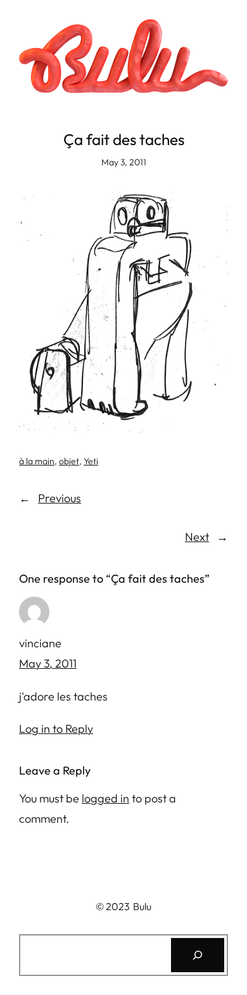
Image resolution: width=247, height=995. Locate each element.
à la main (36, 461)
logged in (105, 798)
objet (69, 461)
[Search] (197, 955)
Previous (59, 498)
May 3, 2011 (48, 663)
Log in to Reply (56, 728)
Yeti (91, 461)
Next (197, 536)
